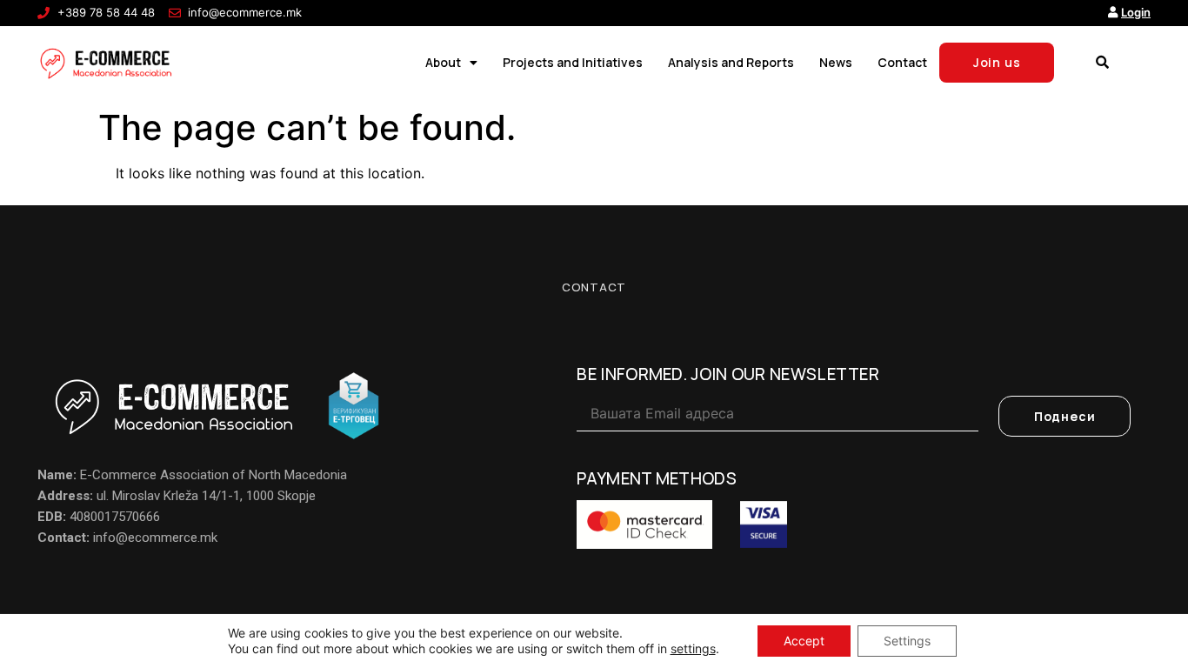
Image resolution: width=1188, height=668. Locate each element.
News (835, 62)
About (443, 62)
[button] (1102, 63)
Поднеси (1065, 416)
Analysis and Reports (731, 62)
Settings (907, 640)
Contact (902, 62)
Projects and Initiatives (573, 62)
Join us (997, 62)
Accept (804, 640)
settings (693, 648)
